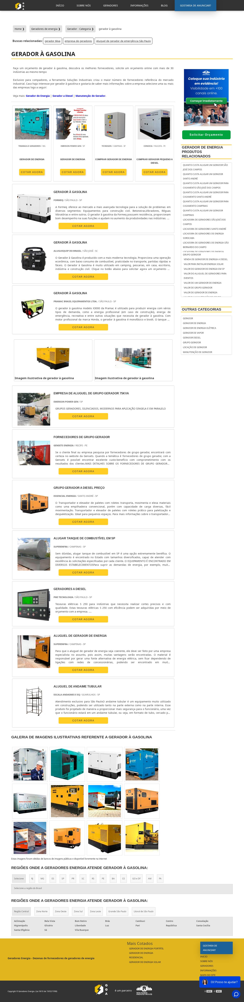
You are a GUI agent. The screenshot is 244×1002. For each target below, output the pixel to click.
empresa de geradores (78, 41)
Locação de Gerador (195, 347)
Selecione (19, 878)
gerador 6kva (52, 41)
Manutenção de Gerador (197, 352)
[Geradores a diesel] (34, 605)
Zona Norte (42, 911)
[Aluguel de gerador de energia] (34, 651)
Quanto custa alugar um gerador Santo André (203, 176)
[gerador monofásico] (104, 838)
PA (160, 878)
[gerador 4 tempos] (142, 801)
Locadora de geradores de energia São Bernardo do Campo (206, 245)
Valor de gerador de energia (200, 292)
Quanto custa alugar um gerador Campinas (203, 213)
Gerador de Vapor (193, 332)
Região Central (21, 911)
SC (83, 878)
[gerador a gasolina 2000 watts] (67, 764)
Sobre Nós (206, 961)
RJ (32, 878)
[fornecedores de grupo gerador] (34, 453)
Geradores (206, 965)
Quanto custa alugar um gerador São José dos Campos (205, 167)
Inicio (203, 956)
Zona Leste (95, 911)
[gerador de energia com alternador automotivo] (104, 801)
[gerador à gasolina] (53, 358)
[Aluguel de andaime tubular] (34, 702)
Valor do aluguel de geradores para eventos (205, 276)
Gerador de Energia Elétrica (199, 328)
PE (103, 878)
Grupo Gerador (192, 254)
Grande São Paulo (117, 911)
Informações (208, 970)
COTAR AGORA (32, 172)
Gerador (188, 318)
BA (113, 878)
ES (53, 878)
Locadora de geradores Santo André (204, 228)
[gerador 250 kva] (30, 838)
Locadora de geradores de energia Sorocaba (203, 236)
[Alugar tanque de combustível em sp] (34, 554)
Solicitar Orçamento (206, 134)
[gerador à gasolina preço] (30, 764)
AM (149, 878)
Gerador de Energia (194, 323)
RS (93, 878)
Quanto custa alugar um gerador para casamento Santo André (206, 194)
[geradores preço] (142, 764)
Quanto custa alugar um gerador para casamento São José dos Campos (206, 185)
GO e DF (136, 878)
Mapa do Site (207, 975)
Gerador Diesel (192, 337)
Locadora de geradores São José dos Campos (204, 222)
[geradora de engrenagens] (104, 764)
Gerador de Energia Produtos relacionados (202, 151)
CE (123, 878)
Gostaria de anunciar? (210, 948)
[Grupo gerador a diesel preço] (34, 503)
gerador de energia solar (145, 962)
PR (73, 878)
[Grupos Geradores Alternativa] (20, 11)
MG (42, 878)
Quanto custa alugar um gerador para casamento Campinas (206, 203)
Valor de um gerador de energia (202, 282)
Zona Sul (78, 911)
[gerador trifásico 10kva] (30, 801)
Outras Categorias (201, 309)
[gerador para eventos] (67, 838)
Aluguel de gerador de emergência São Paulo (123, 41)
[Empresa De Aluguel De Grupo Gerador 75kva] (34, 409)
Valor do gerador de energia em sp (204, 268)
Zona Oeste (60, 911)
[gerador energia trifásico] (142, 838)
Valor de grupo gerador (198, 287)
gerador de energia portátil (146, 948)
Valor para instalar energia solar (203, 264)
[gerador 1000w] (67, 801)
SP (63, 878)
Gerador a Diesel (63, 95)
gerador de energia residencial (141, 955)
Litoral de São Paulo (143, 911)
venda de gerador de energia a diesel (206, 259)
